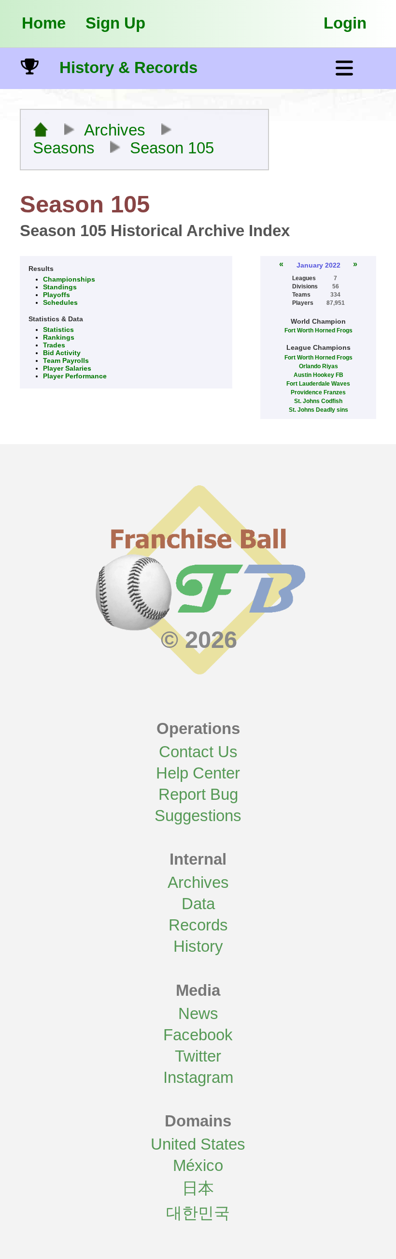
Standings (60, 287)
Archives (114, 130)
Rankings (58, 337)
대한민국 (198, 1213)
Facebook (198, 1035)
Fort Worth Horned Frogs (318, 330)
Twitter (198, 1056)
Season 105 (172, 148)
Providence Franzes (318, 392)
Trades (54, 345)
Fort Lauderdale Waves (318, 383)
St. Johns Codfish (318, 401)
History (198, 946)
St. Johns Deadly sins (318, 409)
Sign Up (115, 23)
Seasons (64, 148)
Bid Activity (62, 353)
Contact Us (198, 752)
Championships (69, 279)
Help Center (198, 773)
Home (44, 23)
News (198, 1013)
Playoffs (56, 295)
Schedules (60, 302)
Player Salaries (67, 368)
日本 (198, 1188)
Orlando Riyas (318, 366)
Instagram (198, 1077)
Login (345, 23)
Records (198, 925)
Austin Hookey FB (318, 375)
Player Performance (75, 376)
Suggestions (198, 815)
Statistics (58, 329)
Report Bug (198, 794)
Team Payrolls (66, 360)
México (198, 1165)
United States (198, 1144)
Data (198, 904)
